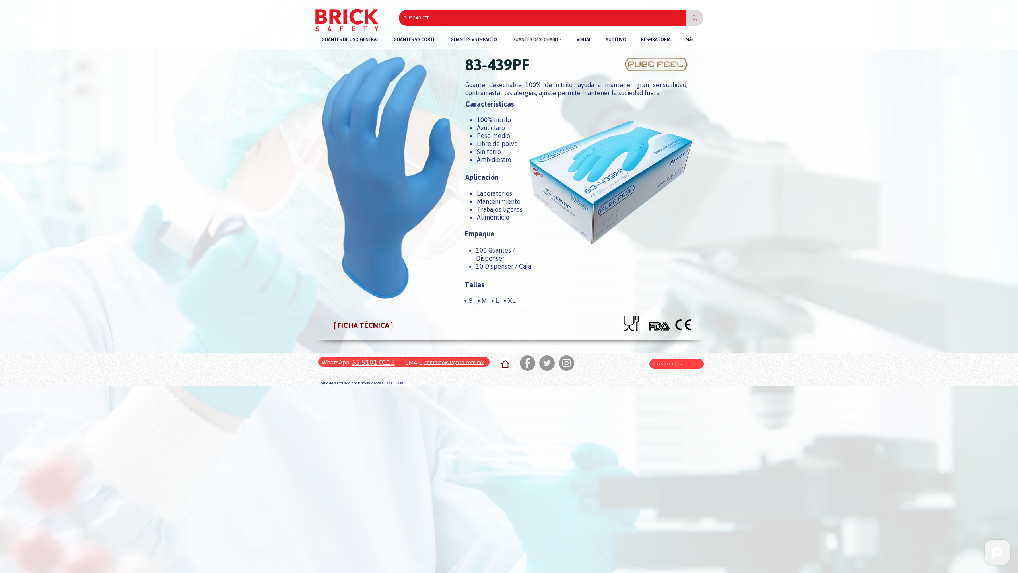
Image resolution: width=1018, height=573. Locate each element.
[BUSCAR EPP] (694, 18)
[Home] (505, 363)
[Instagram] (566, 363)
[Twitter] (547, 363)
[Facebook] (527, 363)
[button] (474, 39)
